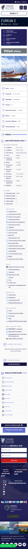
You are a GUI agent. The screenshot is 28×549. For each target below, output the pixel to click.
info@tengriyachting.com (17, 483)
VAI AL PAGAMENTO (13, 516)
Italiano (19, 2)
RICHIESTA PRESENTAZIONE (13, 425)
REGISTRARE (14, 460)
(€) (25, 2)
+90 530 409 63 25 (5, 474)
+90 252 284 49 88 (18, 473)
